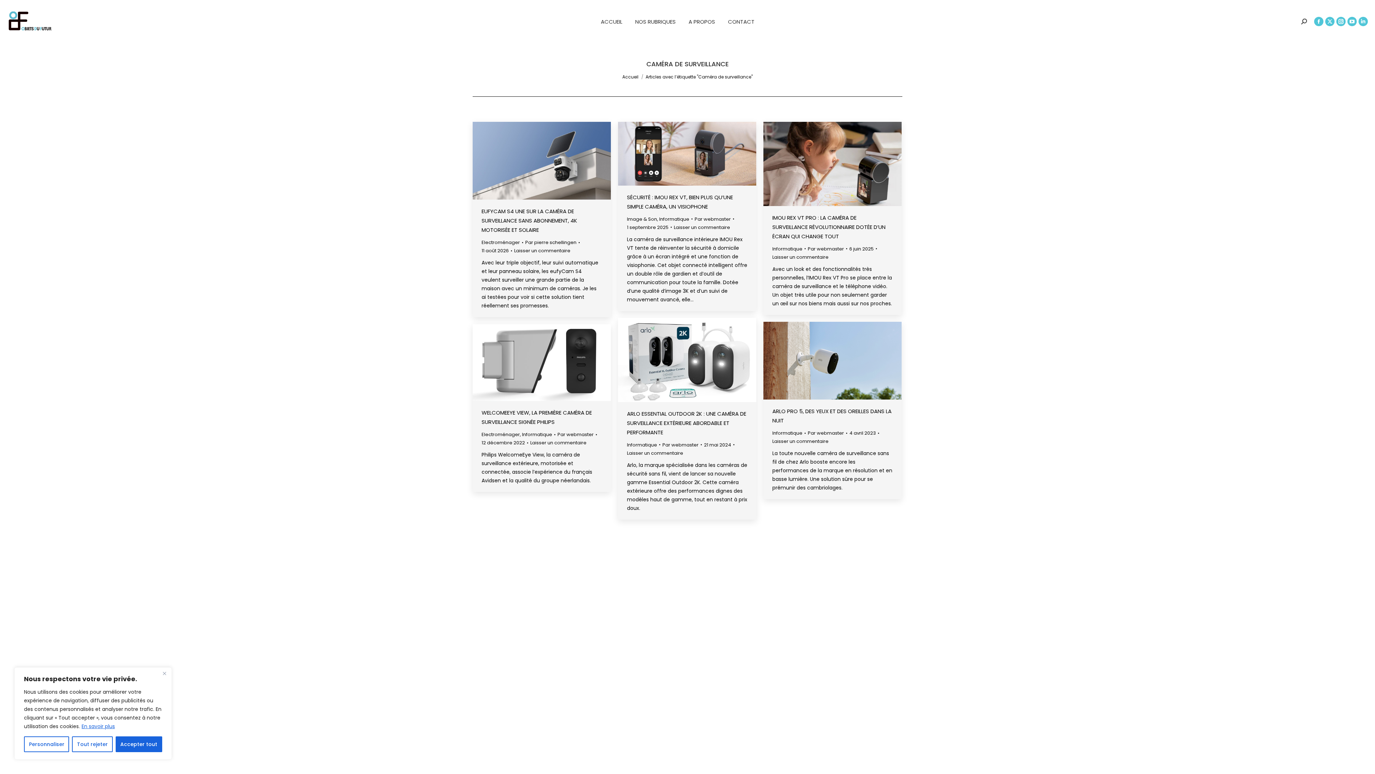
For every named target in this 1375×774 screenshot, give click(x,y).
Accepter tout (138, 744)
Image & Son (642, 219)
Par (550, 242)
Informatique (674, 219)
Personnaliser (46, 744)
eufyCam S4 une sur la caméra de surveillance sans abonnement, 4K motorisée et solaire (529, 220)
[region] (93, 713)
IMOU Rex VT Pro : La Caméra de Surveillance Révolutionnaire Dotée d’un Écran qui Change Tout (829, 227)
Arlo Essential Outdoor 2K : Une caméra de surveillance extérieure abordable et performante (686, 423)
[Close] (164, 673)
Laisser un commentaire (542, 250)
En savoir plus (98, 726)
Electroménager (501, 242)
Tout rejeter (92, 744)
